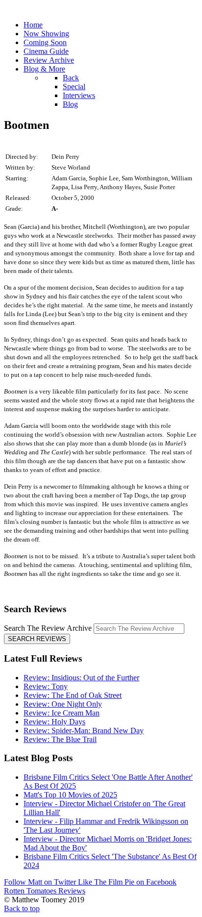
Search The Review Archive (48, 628)
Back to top (22, 908)
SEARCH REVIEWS (37, 639)
